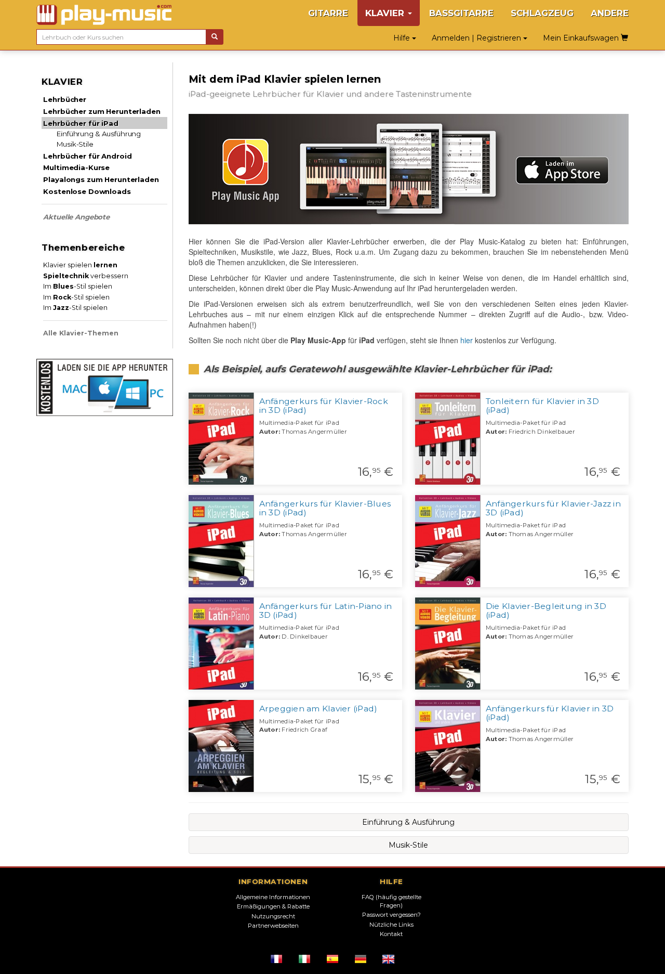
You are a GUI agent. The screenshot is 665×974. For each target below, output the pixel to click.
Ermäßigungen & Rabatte (273, 906)
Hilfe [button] (402, 38)
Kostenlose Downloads (86, 191)
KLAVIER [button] (386, 13)
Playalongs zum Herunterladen (100, 179)
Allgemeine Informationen (273, 897)
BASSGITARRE (461, 13)
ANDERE (610, 13)
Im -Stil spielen (77, 286)
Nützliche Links (391, 924)
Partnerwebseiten (273, 925)
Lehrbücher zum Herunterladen (101, 111)
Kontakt (391, 934)
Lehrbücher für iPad (80, 123)
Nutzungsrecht (273, 916)
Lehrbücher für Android (87, 156)
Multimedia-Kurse (76, 167)
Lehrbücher (64, 99)
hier (466, 340)
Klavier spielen (80, 265)
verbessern (85, 276)
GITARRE (328, 13)
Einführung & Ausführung (99, 133)
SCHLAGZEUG (542, 13)
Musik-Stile (75, 144)
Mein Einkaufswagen (582, 38)
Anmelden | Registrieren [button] (477, 38)
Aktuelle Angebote (76, 217)
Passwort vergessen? (391, 914)
